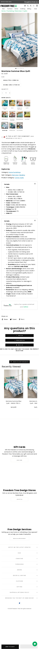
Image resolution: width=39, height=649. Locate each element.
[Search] (28, 6)
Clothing (22, 9)
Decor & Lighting (19, 575)
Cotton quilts (19, 178)
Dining (19, 570)
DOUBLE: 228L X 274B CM (11, 85)
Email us (20, 344)
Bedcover (32, 149)
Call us (20, 335)
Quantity (5, 89)
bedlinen (26, 307)
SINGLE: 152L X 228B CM (10, 80)
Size (3, 77)
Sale (35, 9)
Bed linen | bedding (18, 175)
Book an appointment (19, 538)
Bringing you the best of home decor (19, 598)
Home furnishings (15, 172)
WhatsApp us (20, 340)
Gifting (29, 9)
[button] (29, 646)
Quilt (13, 142)
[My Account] (31, 6)
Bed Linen (18, 11)
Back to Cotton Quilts (21, 361)
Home (16, 9)
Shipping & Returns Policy (19, 592)
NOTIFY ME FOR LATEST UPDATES (19, 547)
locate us (19, 499)
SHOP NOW (19, 460)
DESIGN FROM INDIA (6, 1)
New (3, 9)
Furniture (9, 9)
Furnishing (10, 11)
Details (7, 184)
